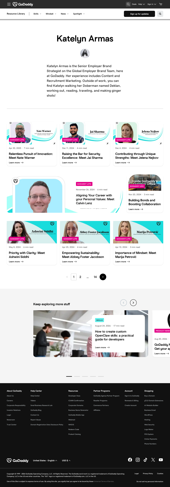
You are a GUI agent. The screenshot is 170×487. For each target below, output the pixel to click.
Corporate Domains (75, 405)
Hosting (147, 420)
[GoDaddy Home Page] (18, 460)
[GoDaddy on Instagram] (137, 461)
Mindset (49, 14)
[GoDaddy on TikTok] (145, 461)
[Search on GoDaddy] (160, 14)
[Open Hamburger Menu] (8, 4)
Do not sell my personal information (150, 481)
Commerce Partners (101, 405)
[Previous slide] (123, 302)
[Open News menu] (68, 14)
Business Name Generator (78, 410)
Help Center (35, 396)
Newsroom (11, 420)
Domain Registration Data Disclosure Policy (47, 425)
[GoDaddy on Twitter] (153, 461)
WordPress (148, 415)
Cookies (160, 474)
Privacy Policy (148, 474)
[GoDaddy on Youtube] (160, 461)
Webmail (71, 420)
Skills (35, 14)
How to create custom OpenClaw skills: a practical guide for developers (114, 335)
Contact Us (35, 415)
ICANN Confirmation (76, 401)
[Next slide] (133, 302)
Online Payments (150, 439)
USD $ (65, 460)
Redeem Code (73, 429)
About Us (10, 396)
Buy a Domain (149, 396)
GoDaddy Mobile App (76, 415)
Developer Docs (74, 396)
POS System (149, 434)
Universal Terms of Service (104, 481)
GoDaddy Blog (36, 410)
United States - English (44, 460)
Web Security (149, 425)
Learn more (100, 347)
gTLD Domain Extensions (153, 401)
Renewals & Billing (131, 401)
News (63, 14)
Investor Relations (13, 410)
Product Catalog (74, 434)
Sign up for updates (139, 14)
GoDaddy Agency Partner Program (106, 396)
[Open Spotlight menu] (84, 14)
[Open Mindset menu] (55, 14)
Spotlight (77, 14)
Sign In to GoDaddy (132, 396)
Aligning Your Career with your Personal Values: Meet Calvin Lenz (95, 199)
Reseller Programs (100, 401)
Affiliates (97, 410)
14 (95, 277)
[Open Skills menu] (40, 14)
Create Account (131, 405)
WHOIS (71, 425)
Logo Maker (148, 429)
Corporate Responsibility (16, 405)
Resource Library (16, 13)
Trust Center (11, 425)
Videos (33, 401)
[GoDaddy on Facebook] (130, 461)
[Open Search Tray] (128, 4)
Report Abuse (36, 420)
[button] (69, 376)
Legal (9, 415)
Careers (10, 401)
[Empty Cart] (161, 4)
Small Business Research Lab (41, 405)
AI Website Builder (151, 405)
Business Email (150, 410)
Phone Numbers (150, 444)
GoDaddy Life (17, 140)
